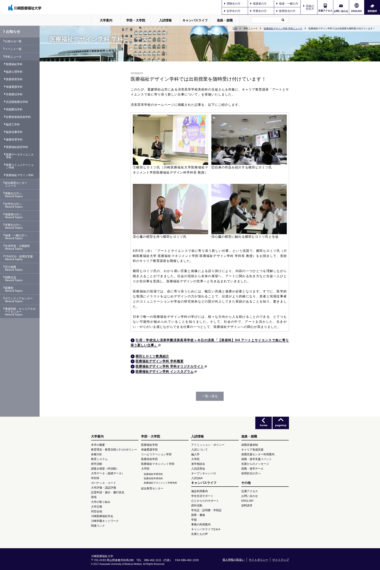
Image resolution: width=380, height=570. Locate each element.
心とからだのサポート (205, 500)
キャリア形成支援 (252, 449)
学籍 (194, 519)
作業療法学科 (14, 94)
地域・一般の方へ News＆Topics (16, 237)
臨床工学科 (13, 124)
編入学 (195, 454)
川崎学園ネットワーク (105, 520)
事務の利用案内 (201, 524)
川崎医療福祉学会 (102, 516)
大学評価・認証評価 (103, 487)
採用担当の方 (287, 10)
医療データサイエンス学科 (20, 156)
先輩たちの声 (199, 534)
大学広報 (96, 506)
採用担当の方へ (251, 473)
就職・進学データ (252, 468)
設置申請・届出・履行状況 (107, 492)
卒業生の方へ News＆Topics (14, 226)
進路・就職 (225, 20)
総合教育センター (152, 488)
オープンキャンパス (203, 473)
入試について (199, 449)
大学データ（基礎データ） (107, 473)
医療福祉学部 (149, 444)
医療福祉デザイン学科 (20, 175)
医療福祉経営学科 (17, 147)
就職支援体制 (249, 444)
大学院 (145, 468)
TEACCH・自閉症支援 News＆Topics (19, 258)
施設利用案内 (199, 491)
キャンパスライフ (195, 20)
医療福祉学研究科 (153, 474)
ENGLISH (356, 11)
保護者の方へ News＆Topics (14, 216)
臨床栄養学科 (14, 132)
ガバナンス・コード (103, 482)
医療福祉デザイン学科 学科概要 (160, 361)
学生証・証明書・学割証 (206, 510)
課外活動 (196, 505)
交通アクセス (325, 10)
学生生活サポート (202, 495)
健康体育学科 (14, 139)
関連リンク (98, 525)
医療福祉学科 (14, 64)
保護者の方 (260, 3)
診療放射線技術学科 (18, 116)
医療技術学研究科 (153, 478)
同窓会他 (96, 511)
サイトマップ (280, 559)
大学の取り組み (100, 501)
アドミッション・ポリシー (207, 444)
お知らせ (13, 31)
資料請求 (372, 11)
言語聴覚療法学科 (17, 101)
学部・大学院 (135, 20)
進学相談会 (198, 463)
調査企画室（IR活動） (105, 468)
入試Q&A (196, 478)
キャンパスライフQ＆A (205, 529)
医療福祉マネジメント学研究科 (160, 482)
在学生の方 (233, 10)
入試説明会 (198, 468)
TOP (235, 28)
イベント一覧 (13, 49)
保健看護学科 (14, 86)
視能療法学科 (14, 109)
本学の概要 (98, 444)
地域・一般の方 (288, 3)
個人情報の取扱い (233, 559)
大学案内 (106, 20)
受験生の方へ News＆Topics (14, 195)
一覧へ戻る (210, 396)
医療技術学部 (149, 459)
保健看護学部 (149, 449)
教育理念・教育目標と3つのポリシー (114, 449)
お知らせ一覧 (13, 41)
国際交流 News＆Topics (14, 279)
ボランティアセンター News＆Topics (19, 300)
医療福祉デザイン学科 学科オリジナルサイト (170, 366)
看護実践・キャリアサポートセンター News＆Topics (20, 311)
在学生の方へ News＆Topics (14, 205)
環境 (94, 497)
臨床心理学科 (14, 71)
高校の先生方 (310, 7)
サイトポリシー (258, 559)
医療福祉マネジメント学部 (157, 463)
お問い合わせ (341, 11)
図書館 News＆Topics (14, 289)
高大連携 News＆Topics (14, 268)
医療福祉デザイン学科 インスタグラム (165, 371)
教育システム (99, 459)
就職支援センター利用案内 (258, 454)
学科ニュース (13, 56)
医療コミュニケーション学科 (20, 166)
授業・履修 (198, 515)
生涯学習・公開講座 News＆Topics (17, 247)
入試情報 (165, 20)
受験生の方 (233, 3)
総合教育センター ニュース (16, 184)
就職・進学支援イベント (256, 459)
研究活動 (96, 463)
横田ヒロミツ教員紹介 (152, 356)
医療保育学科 (14, 79)
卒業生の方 (260, 10)
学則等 (95, 478)
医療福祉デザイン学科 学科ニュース (283, 28)
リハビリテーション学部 (156, 454)
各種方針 (96, 454)
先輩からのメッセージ (255, 463)
